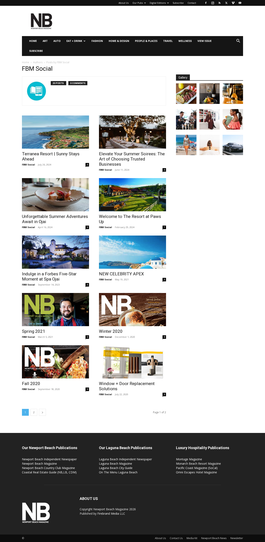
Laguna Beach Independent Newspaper (125, 459)
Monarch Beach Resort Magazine (198, 463)
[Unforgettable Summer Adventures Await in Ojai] (55, 194)
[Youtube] (240, 3)
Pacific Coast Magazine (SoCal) (197, 468)
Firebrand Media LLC (111, 513)
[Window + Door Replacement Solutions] (132, 361)
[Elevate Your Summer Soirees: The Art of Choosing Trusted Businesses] (132, 132)
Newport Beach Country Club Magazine (48, 468)
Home (33, 41)
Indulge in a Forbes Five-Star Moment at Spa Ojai (49, 276)
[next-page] (42, 412)
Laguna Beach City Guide (115, 468)
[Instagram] (213, 3)
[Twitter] (226, 3)
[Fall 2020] (55, 361)
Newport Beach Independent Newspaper (49, 459)
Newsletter (236, 538)
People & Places (146, 41)
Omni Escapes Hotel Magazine (196, 472)
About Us (124, 2)
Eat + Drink (74, 41)
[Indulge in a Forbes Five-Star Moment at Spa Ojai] (55, 252)
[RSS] (219, 3)
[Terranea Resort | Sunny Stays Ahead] (55, 132)
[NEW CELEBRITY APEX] (132, 252)
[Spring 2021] (55, 309)
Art (45, 41)
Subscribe (178, 2)
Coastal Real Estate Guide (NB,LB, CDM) (49, 472)
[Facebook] (206, 3)
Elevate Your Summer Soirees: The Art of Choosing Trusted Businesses (132, 159)
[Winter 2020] (132, 309)
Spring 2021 (33, 331)
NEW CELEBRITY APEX (121, 273)
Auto (57, 41)
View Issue (205, 41)
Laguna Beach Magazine (115, 463)
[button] (238, 41)
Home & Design (119, 41)
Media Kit (192, 538)
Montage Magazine (189, 459)
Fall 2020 (31, 383)
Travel (168, 41)
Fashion (97, 41)
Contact (192, 2)
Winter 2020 (111, 331)
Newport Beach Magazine (39, 463)
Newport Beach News (213, 538)
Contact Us (176, 538)
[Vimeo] (233, 3)
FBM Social (28, 164)
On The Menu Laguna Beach (118, 472)
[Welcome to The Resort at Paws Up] (132, 194)
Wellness (185, 41)
